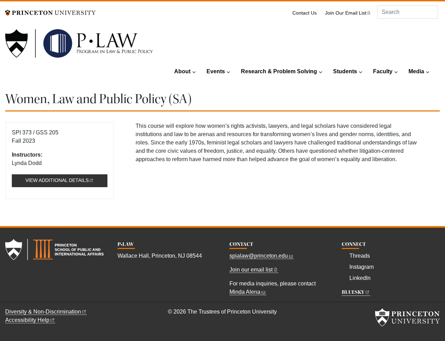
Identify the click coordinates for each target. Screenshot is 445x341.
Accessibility (27, 320)
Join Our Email (345, 13)
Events (216, 71)
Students (345, 71)
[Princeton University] (50, 12)
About (182, 71)
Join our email (251, 270)
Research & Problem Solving (279, 71)
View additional (66, 180)
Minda (244, 292)
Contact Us (304, 13)
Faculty (383, 71)
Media (416, 71)
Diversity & (43, 312)
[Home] (79, 46)
